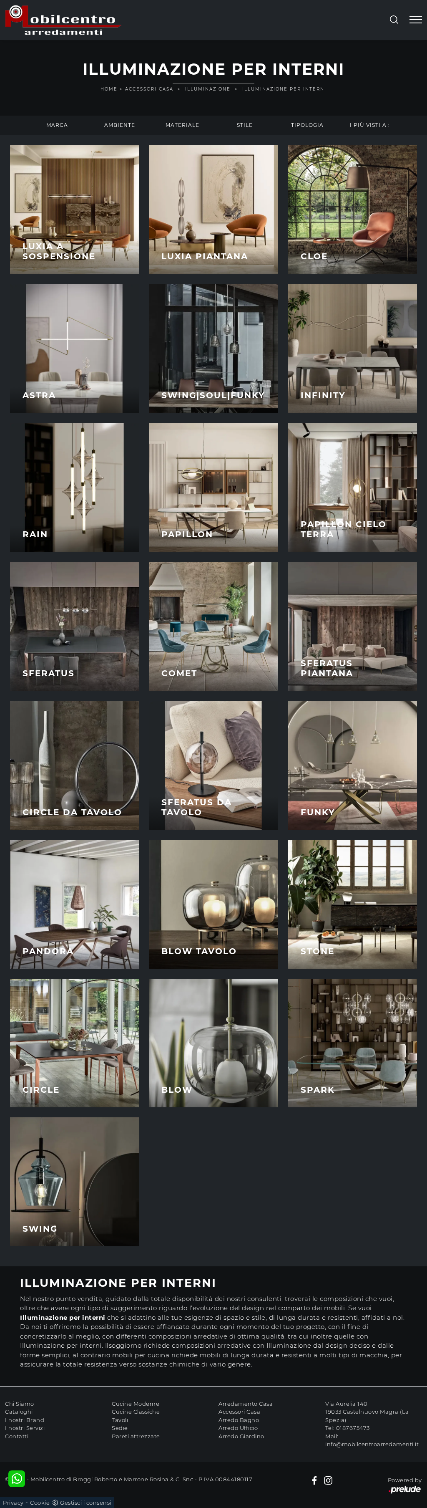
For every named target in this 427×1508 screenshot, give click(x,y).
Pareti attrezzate (136, 1436)
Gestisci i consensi (85, 1502)
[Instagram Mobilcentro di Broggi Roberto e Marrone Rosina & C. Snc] (328, 1480)
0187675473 (353, 1428)
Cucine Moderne (135, 1403)
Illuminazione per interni (284, 89)
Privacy (13, 1502)
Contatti (16, 1436)
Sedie (120, 1428)
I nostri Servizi (25, 1428)
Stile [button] (245, 125)
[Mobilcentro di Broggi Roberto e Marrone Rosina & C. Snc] (63, 20)
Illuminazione (208, 89)
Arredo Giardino (241, 1436)
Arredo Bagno (239, 1420)
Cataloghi (19, 1411)
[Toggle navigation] (415, 20)
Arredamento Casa (246, 1403)
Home (109, 89)
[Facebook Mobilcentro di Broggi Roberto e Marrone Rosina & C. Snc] (314, 1480)
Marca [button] (57, 125)
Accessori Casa (149, 89)
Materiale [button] (182, 125)
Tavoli (120, 1420)
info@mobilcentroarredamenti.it (372, 1444)
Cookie (40, 1502)
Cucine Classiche (136, 1411)
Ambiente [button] (119, 125)
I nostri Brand (24, 1420)
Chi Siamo (19, 1403)
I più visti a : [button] (370, 125)
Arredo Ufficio (238, 1428)
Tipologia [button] (307, 125)
